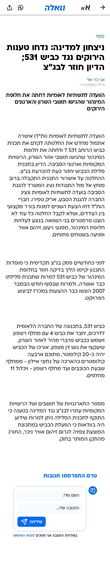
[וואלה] (55, 7)
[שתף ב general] (9, 8)
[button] (85, 7)
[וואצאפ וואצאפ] (20, 7)
